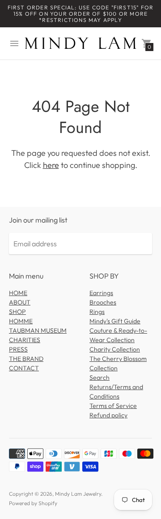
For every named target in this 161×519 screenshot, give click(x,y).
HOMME (21, 321)
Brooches (102, 302)
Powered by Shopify (33, 503)
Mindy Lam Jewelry (78, 493)
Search (99, 377)
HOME (18, 293)
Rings (97, 312)
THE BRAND (26, 359)
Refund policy (108, 415)
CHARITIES (24, 340)
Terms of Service (113, 406)
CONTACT (24, 368)
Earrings (101, 293)
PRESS (18, 349)
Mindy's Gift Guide (114, 321)
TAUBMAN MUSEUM (38, 330)
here (51, 165)
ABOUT (19, 302)
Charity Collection (114, 349)
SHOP (17, 312)
